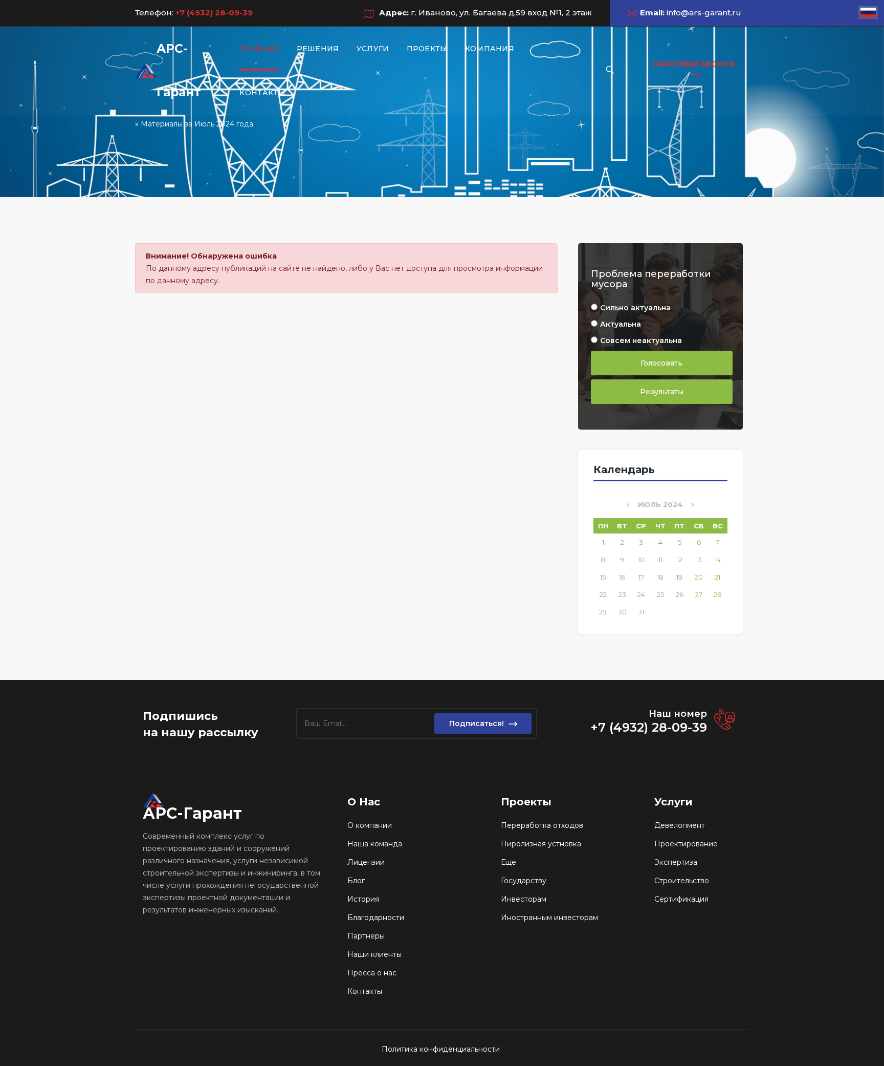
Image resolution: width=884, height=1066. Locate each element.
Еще (508, 862)
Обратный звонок (694, 64)
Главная (259, 48)
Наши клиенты (374, 954)
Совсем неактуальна (641, 340)
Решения (318, 48)
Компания (489, 48)
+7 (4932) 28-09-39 (213, 12)
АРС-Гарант (179, 70)
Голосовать (661, 363)
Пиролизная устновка (541, 843)
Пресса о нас (371, 972)
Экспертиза (675, 862)
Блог (356, 880)
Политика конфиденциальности (441, 1049)
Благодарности (375, 917)
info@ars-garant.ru (704, 12)
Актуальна (620, 324)
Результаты (661, 391)
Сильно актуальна (635, 307)
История (363, 899)
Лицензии (366, 862)
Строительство (681, 880)
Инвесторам (523, 899)
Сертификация (681, 899)
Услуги (373, 48)
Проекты (427, 48)
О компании (369, 825)
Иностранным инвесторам (549, 917)
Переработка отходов (542, 825)
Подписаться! (476, 723)
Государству (523, 880)
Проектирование (686, 843)
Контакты (262, 92)
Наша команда (374, 843)
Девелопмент (679, 825)
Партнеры (366, 936)
